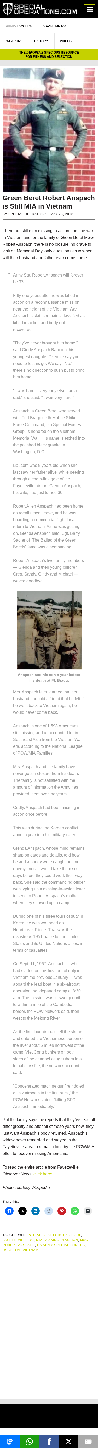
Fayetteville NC (18, 1240)
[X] (68, 1441)
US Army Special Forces (61, 1245)
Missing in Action (61, 1240)
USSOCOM (12, 1250)
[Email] (88, 1441)
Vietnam (30, 1250)
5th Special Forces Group (55, 1235)
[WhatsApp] (29, 1441)
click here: (42, 1174)
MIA (39, 1240)
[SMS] (10, 1441)
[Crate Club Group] (49, 1417)
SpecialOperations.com (40, 9)
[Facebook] (49, 1441)
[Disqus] (49, 1323)
